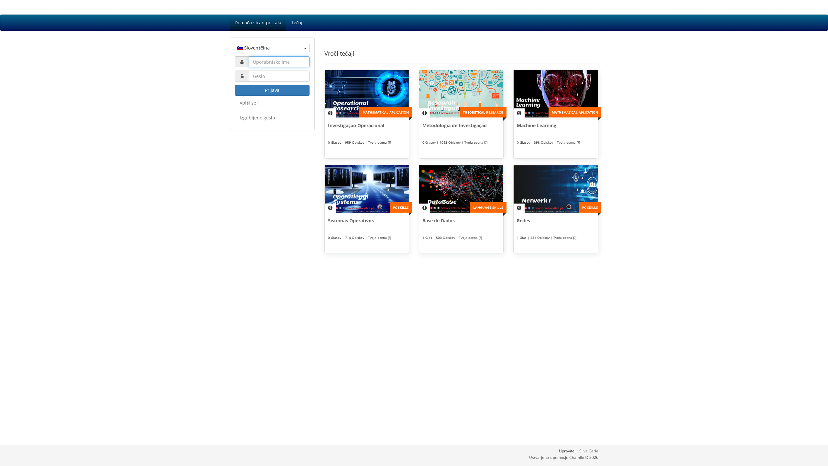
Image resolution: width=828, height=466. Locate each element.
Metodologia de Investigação (454, 125)
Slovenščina (256, 48)
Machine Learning (536, 125)
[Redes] (556, 189)
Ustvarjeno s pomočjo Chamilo (557, 457)
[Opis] (330, 112)
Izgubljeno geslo (257, 118)
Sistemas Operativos (351, 220)
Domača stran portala (257, 22)
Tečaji (297, 22)
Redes (523, 220)
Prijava (272, 90)
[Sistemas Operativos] (367, 189)
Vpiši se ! (249, 103)
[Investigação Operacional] (367, 93)
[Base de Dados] (461, 189)
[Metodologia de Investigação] (461, 93)
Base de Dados (438, 220)
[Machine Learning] (556, 93)
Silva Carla (588, 451)
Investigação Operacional (356, 125)
